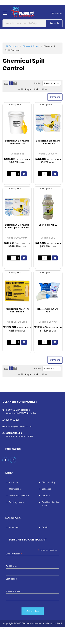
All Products (12, 46)
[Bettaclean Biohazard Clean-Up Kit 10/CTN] (17, 207)
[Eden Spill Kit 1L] (48, 207)
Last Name (11, 578)
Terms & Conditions (19, 495)
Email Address (14, 553)
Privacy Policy (48, 482)
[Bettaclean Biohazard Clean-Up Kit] (48, 123)
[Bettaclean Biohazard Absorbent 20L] (17, 123)
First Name (11, 566)
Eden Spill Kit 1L (47, 224)
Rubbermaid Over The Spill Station (17, 310)
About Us (13, 482)
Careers (46, 495)
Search (54, 23)
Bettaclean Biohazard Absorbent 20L (17, 142)
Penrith (45, 527)
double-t (57, 623)
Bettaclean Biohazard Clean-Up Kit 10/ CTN (17, 226)
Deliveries (46, 489)
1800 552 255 (13, 419)
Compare (15, 104)
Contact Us (15, 489)
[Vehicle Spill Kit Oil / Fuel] (48, 291)
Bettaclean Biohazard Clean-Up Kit (48, 142)
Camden (13, 527)
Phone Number (13, 591)
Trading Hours (16, 502)
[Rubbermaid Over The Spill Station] (17, 291)
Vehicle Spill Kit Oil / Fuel (47, 310)
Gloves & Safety (31, 46)
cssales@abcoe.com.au (19, 426)
